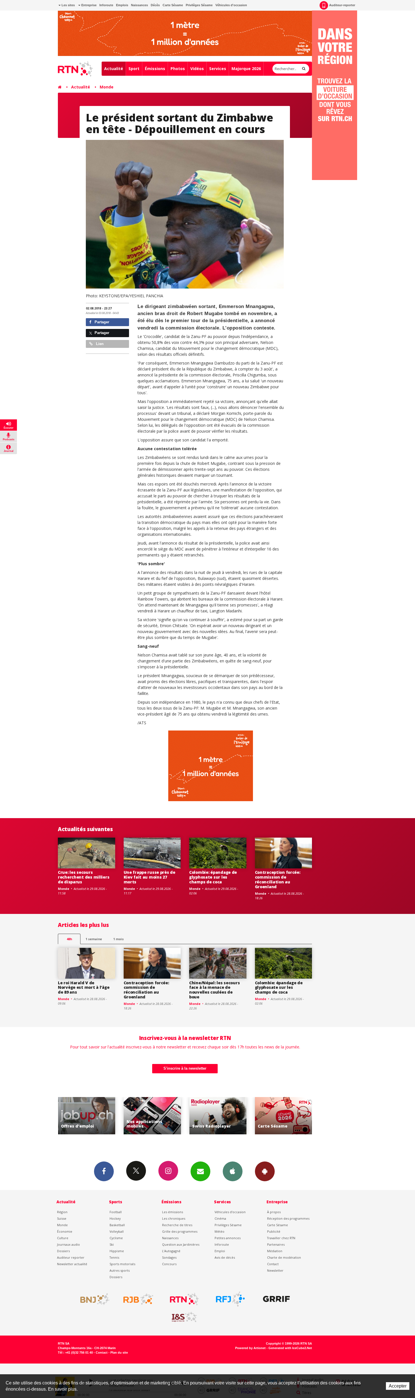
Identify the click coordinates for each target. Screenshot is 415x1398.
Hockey (115, 1218)
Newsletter (275, 1270)
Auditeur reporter (70, 1257)
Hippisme (117, 1251)
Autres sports (120, 1270)
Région (62, 1212)
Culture (62, 1238)
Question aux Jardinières (180, 1244)
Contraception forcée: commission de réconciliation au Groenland (277, 879)
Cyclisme (116, 1238)
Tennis (114, 1257)
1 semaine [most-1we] (94, 939)
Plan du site (119, 1352)
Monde (106, 87)
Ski (112, 1244)
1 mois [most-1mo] (118, 939)
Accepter (398, 1386)
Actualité (113, 68)
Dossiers (63, 1251)
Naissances (139, 5)
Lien (99, 344)
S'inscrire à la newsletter (184, 1068)
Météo (219, 1231)
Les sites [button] (68, 5)
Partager (101, 322)
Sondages (169, 1257)
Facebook (104, 1171)
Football (116, 1212)
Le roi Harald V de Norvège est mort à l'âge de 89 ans (83, 987)
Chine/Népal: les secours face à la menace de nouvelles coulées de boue (214, 990)
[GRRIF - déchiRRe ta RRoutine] (276, 1299)
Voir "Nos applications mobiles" (86, 1116)
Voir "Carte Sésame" (217, 1116)
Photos (178, 68)
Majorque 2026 (246, 68)
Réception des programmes (288, 1218)
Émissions (155, 68)
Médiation (274, 1251)
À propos (274, 1212)
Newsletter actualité (72, 1264)
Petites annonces (228, 1238)
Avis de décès (225, 1257)
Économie (64, 1231)
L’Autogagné (171, 1251)
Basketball (117, 1225)
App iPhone (233, 1171)
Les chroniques (173, 1218)
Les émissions (172, 1212)
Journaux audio (68, 1244)
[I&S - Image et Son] (184, 1317)
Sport (133, 68)
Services (217, 68)
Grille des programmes (179, 1231)
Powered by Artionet (250, 1348)
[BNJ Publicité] (92, 1299)
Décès (155, 5)
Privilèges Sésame (199, 5)
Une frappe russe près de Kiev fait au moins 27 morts (149, 877)
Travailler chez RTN (281, 1238)
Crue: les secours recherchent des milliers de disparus (83, 877)
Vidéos (197, 68)
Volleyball (117, 1231)
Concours (169, 1264)
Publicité (273, 1231)
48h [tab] (69, 939)
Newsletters (200, 1171)
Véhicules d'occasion (231, 5)
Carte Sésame (173, 5)
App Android (265, 1171)
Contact (273, 1264)
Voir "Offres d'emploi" (283, 1116)
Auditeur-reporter (342, 5)
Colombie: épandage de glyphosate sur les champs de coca (213, 877)
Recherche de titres (177, 1225)
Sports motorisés (122, 1264)
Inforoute (106, 5)
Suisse (61, 1218)
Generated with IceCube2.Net (290, 1348)
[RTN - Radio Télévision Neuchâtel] (184, 1299)
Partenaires (276, 1244)
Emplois (122, 5)
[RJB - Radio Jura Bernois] (138, 1299)
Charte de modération (284, 1257)
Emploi (220, 1251)
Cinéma (220, 1218)
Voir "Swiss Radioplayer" (152, 1116)
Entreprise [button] (88, 5)
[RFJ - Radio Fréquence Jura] (230, 1299)
